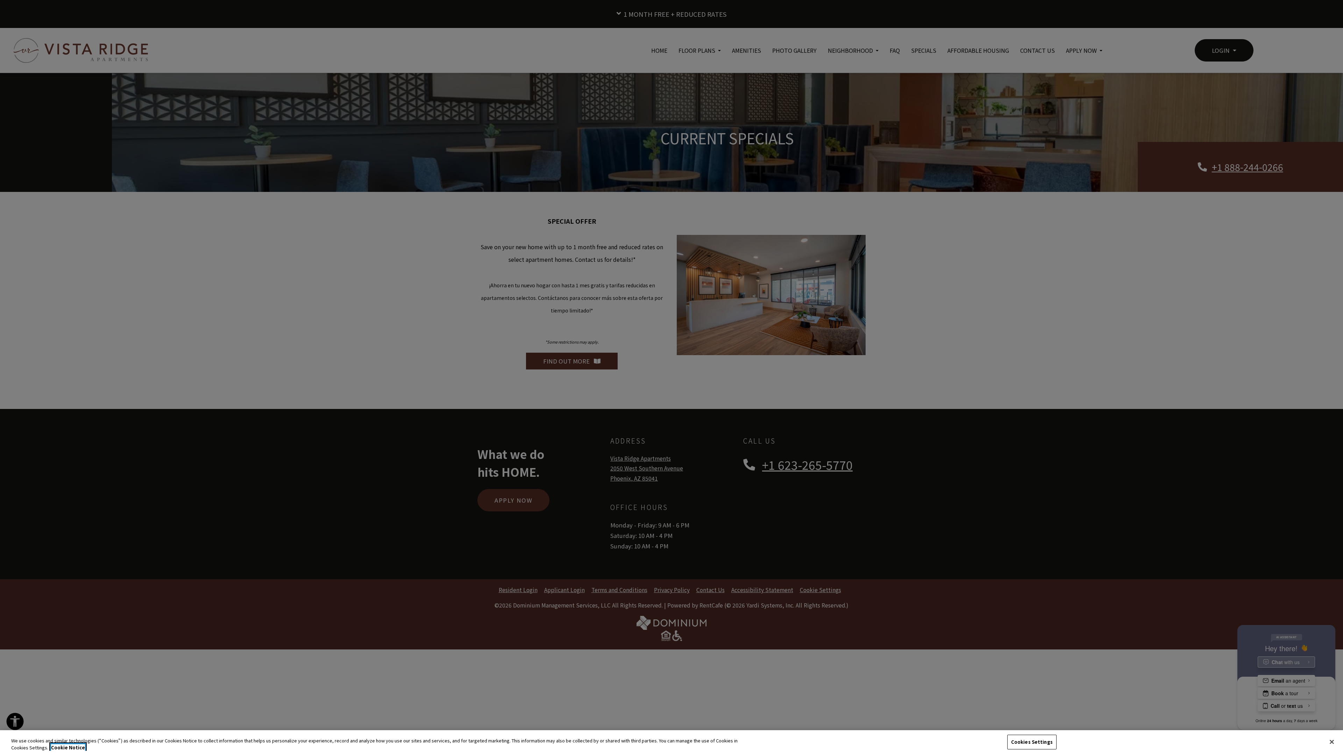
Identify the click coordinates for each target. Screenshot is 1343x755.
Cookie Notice (68, 747)
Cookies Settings (1032, 742)
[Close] (1332, 741)
